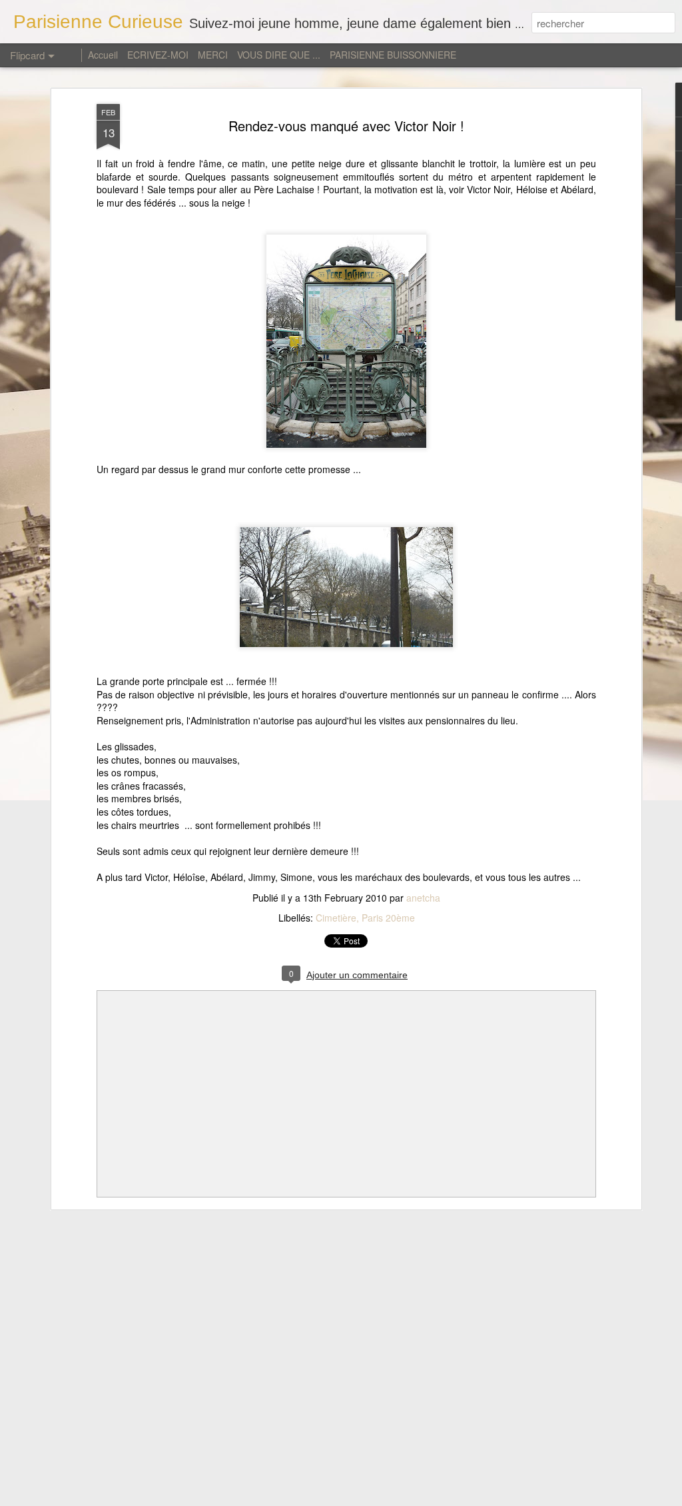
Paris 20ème (388, 917)
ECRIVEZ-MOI (157, 54)
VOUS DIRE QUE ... (278, 54)
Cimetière (336, 917)
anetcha (423, 897)
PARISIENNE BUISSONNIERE (393, 54)
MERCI (213, 54)
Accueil (104, 54)
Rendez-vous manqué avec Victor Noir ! (346, 125)
